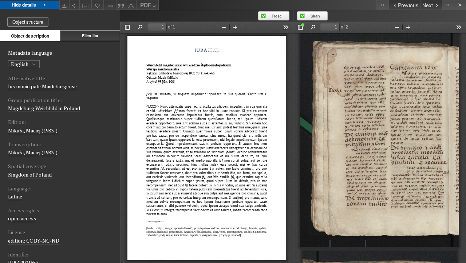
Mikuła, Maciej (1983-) (33, 130)
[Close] (460, 5)
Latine (15, 196)
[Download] (64, 5)
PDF (145, 5)
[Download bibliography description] (110, 5)
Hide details (24, 4)
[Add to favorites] (97, 5)
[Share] (74, 5)
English (20, 64)
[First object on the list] (382, 5)
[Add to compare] (85, 5)
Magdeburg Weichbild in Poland (44, 108)
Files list (90, 35)
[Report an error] (131, 5)
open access (22, 218)
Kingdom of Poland (30, 174)
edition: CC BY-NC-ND (33, 240)
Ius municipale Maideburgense (42, 86)
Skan (315, 16)
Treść (277, 16)
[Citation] (121, 5)
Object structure (27, 22)
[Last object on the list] (448, 5)
